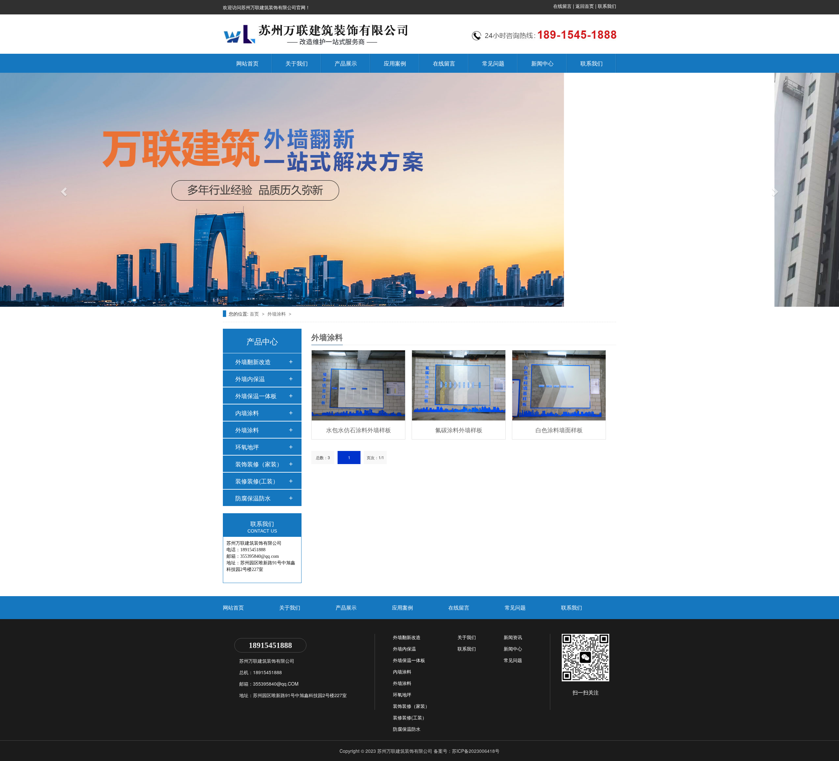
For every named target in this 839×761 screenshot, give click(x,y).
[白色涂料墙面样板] (559, 385)
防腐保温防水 (253, 498)
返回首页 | (587, 6)
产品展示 (346, 63)
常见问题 (493, 63)
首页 (255, 313)
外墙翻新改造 (253, 361)
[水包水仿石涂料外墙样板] (358, 385)
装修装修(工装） (257, 481)
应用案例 (395, 63)
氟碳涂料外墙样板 (458, 429)
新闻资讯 (513, 637)
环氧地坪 (247, 446)
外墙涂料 (277, 313)
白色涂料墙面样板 (559, 429)
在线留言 (444, 63)
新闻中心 (542, 63)
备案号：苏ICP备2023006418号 (466, 751)
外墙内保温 (250, 378)
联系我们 (607, 6)
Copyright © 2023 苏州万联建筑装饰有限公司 (386, 751)
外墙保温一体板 (256, 395)
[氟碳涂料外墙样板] (458, 385)
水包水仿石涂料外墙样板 (358, 429)
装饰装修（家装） (259, 463)
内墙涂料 (247, 412)
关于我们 (296, 63)
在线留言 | (564, 6)
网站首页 (247, 63)
